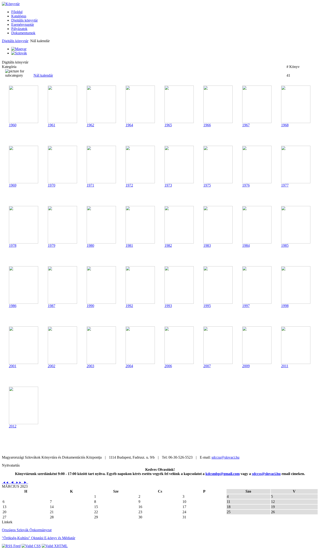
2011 (284, 366)
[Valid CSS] (31, 546)
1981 (129, 245)
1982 (168, 245)
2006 (168, 366)
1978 (12, 245)
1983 (207, 245)
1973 (168, 185)
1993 (168, 306)
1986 (12, 306)
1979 (51, 245)
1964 (129, 125)
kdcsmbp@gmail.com (222, 474)
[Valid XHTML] (55, 546)
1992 (129, 306)
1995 (207, 306)
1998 (285, 306)
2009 (246, 366)
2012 (12, 426)
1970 (51, 185)
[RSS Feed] (11, 546)
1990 (90, 306)
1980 (90, 245)
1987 (51, 306)
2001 (12, 366)
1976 (246, 185)
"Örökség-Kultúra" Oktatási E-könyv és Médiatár (38, 538)
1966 (207, 125)
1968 (285, 125)
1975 (207, 185)
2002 (51, 366)
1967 (246, 125)
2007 (207, 366)
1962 (90, 125)
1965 (168, 125)
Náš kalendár (43, 75)
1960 (12, 125)
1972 (129, 185)
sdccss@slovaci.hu (225, 457)
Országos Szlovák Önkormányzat (27, 530)
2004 (129, 366)
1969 (12, 185)
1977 (285, 185)
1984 (246, 245)
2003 (90, 366)
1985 (285, 245)
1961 (51, 125)
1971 (90, 185)
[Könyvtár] (11, 4)
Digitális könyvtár (15, 41)
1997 (246, 306)
